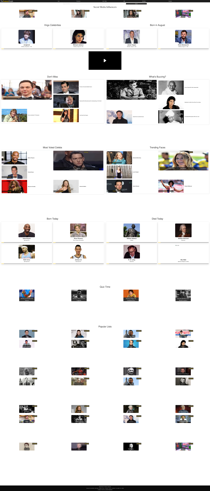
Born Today (52, 218)
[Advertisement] (105, 133)
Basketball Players (79, 373)
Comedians (131, 421)
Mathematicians (79, 421)
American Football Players (183, 373)
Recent (109, 486)
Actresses (79, 336)
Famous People (101, 489)
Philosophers (131, 449)
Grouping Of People (103, 486)
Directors (27, 384)
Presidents (131, 384)
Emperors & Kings (79, 384)
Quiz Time (105, 286)
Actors (26, 336)
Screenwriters (183, 421)
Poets (27, 373)
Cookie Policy (102, 488)
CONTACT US (114, 488)
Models (79, 411)
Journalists (26, 411)
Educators (27, 449)
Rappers (131, 346)
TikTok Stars (79, 16)
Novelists (131, 373)
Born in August (157, 25)
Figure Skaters (183, 336)
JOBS (123, 488)
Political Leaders (131, 336)
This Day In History (90, 488)
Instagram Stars (131, 16)
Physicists (183, 384)
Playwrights (79, 346)
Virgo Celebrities (52, 25)
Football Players (26, 346)
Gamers (183, 16)
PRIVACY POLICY (108, 488)
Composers (131, 411)
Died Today (157, 218)
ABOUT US (119, 488)
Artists (78, 449)
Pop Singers (183, 346)
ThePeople (7, 1)
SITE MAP (97, 488)
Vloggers (27, 421)
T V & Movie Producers (183, 411)
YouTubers (26, 16)
